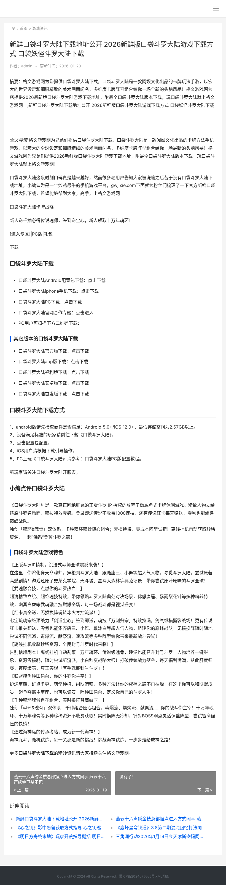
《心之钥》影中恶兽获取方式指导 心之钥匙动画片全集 (61, 827)
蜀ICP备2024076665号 (137, 876)
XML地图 (162, 876)
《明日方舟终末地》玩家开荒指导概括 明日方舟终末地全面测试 (61, 836)
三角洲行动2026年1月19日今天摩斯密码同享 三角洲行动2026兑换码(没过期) (161, 836)
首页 (24, 28)
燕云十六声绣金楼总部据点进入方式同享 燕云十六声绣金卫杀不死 (161, 818)
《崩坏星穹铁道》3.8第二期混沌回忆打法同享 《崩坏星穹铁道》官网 (161, 827)
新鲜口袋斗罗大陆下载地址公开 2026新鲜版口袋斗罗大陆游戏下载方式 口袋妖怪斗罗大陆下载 (61, 818)
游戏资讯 (40, 28)
